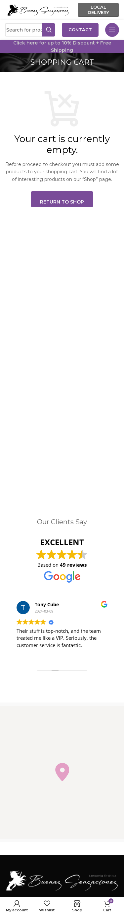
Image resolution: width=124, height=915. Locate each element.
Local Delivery (98, 9)
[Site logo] (38, 10)
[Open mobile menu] (112, 30)
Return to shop (62, 202)
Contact (80, 29)
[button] (62, 772)
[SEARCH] (48, 30)
